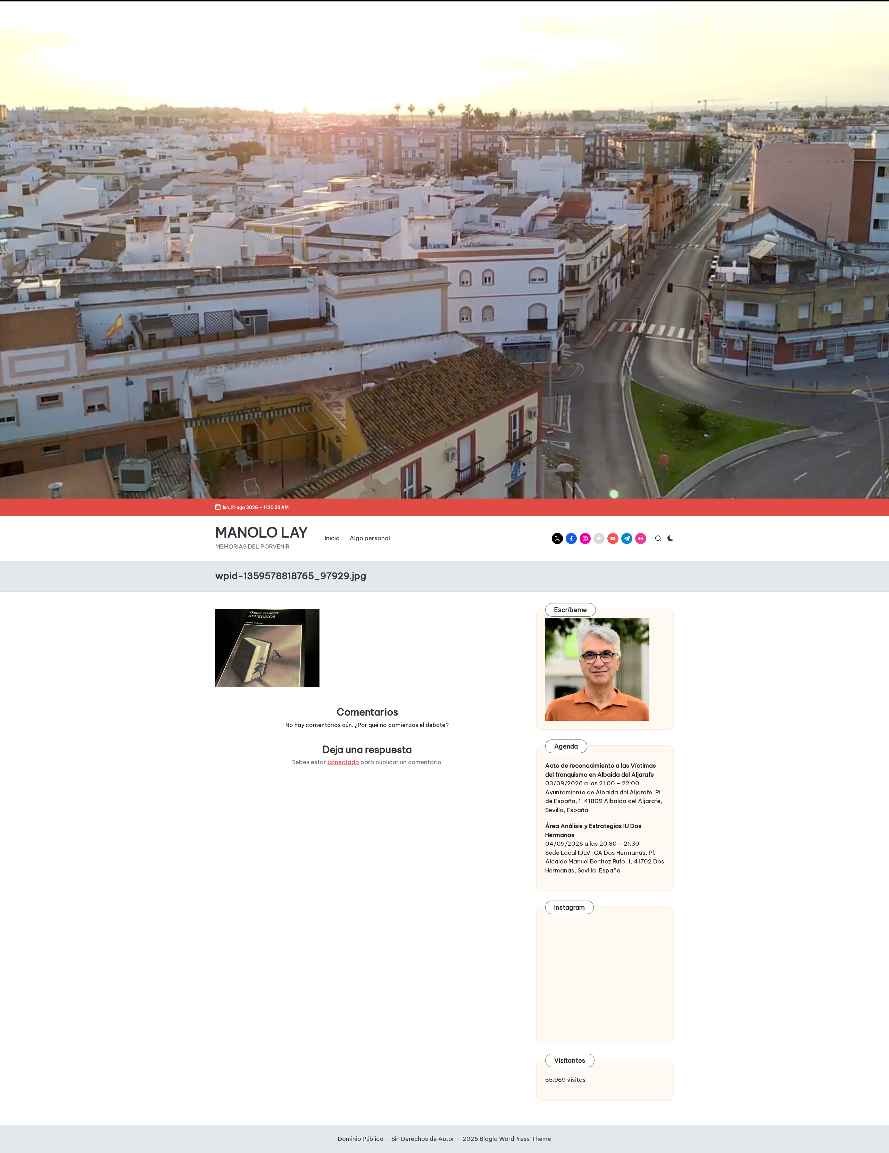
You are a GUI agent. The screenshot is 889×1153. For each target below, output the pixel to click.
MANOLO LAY (261, 532)
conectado (343, 762)
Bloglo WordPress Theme (515, 1139)
